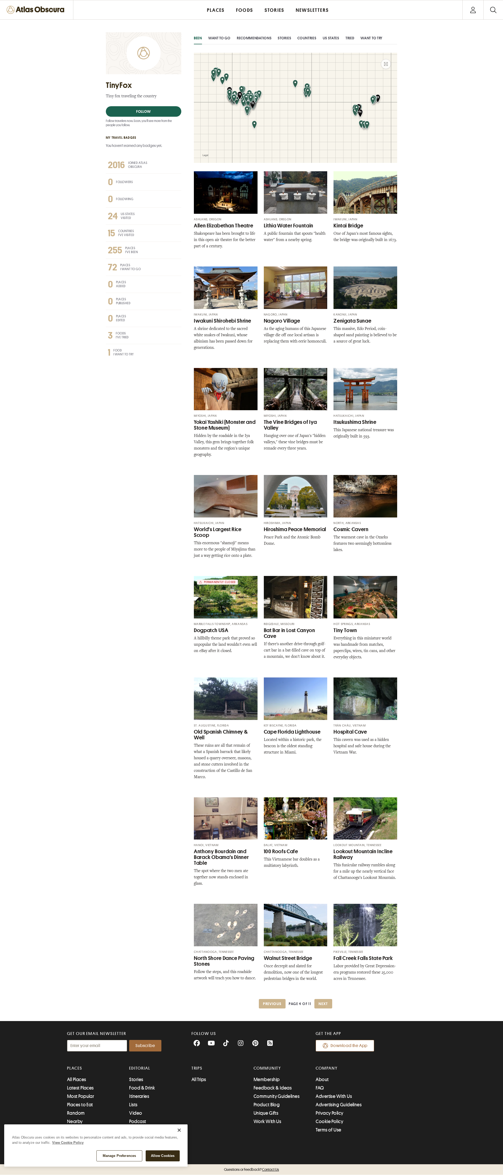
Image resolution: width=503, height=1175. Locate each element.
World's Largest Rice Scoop (218, 532)
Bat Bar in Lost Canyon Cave (289, 633)
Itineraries (139, 1096)
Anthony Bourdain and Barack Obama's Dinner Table (221, 857)
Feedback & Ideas (273, 1088)
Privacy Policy (329, 1113)
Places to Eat (80, 1105)
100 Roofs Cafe (281, 851)
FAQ (320, 1088)
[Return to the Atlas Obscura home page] (36, 10)
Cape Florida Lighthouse (292, 732)
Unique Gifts (266, 1113)
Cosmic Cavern (350, 529)
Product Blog (267, 1105)
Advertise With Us (334, 1096)
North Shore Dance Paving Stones (224, 961)
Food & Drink (142, 1088)
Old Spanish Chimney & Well (221, 734)
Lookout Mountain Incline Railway (362, 854)
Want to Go (219, 38)
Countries (306, 38)
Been (198, 38)
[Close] (179, 1130)
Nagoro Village (282, 321)
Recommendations (254, 38)
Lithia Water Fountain (288, 225)
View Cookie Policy (68, 1143)
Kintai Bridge (348, 225)
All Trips (199, 1079)
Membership (267, 1079)
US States (331, 38)
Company (326, 1068)
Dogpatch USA (211, 630)
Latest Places (80, 1088)
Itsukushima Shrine (354, 422)
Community (267, 1068)
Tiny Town (345, 630)
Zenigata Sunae (352, 321)
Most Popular (80, 1096)
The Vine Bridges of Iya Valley (290, 425)
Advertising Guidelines (339, 1105)
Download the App (349, 1046)
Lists (133, 1105)
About (322, 1079)
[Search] (493, 10)
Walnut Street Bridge (288, 958)
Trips (197, 1068)
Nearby (75, 1121)
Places (74, 1068)
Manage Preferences (119, 1156)
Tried (350, 38)
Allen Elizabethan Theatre (223, 225)
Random (76, 1113)
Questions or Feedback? (251, 1169)
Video (135, 1113)
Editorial (139, 1068)
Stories (284, 38)
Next (323, 1004)
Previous (272, 1004)
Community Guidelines (276, 1096)
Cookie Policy (329, 1121)
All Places (76, 1079)
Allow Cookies (163, 1156)
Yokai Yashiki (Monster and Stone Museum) (224, 425)
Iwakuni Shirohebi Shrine (222, 321)
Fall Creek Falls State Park (363, 958)
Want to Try (371, 38)
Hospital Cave (350, 732)
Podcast (137, 1121)
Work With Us (267, 1121)
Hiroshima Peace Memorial (295, 529)
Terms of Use (328, 1130)
